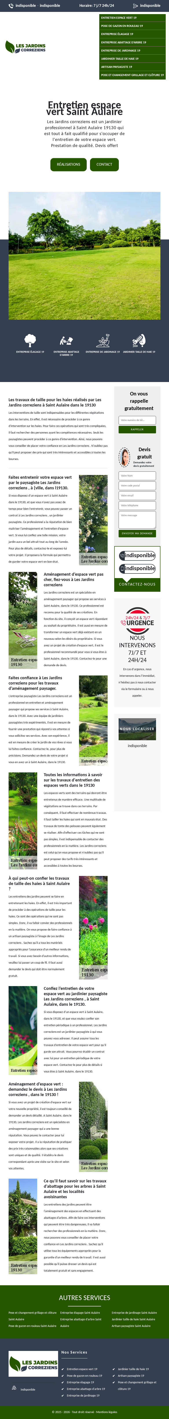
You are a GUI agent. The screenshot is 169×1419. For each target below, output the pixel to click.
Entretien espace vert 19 (118, 18)
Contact (104, 164)
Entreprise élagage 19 (117, 34)
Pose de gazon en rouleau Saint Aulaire (32, 1326)
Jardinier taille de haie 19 (119, 59)
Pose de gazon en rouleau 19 (122, 26)
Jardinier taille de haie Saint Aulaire (133, 1319)
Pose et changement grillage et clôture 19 (132, 75)
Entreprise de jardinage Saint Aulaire (134, 1313)
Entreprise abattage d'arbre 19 (123, 42)
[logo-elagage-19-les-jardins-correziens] (25, 46)
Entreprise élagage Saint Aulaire (80, 1313)
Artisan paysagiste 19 (116, 67)
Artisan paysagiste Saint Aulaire (131, 1326)
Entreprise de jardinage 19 (120, 50)
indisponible (26, 6)
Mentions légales (106, 1412)
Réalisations (68, 164)
